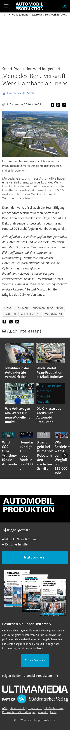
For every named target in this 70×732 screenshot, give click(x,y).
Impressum (35, 708)
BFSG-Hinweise (54, 708)
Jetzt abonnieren (35, 557)
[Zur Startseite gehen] (29, 6)
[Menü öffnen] (6, 6)
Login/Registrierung (65, 6)
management (53, 314)
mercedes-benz (30, 314)
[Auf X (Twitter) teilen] (59, 105)
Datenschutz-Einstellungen (19, 712)
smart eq (10, 314)
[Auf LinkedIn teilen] (65, 105)
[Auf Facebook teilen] (53, 105)
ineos (7, 308)
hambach (22, 308)
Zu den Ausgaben (35, 660)
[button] (5, 455)
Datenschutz (17, 708)
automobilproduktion (48, 308)
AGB (5, 708)
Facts (53, 712)
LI (57, 675)
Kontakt (43, 712)
